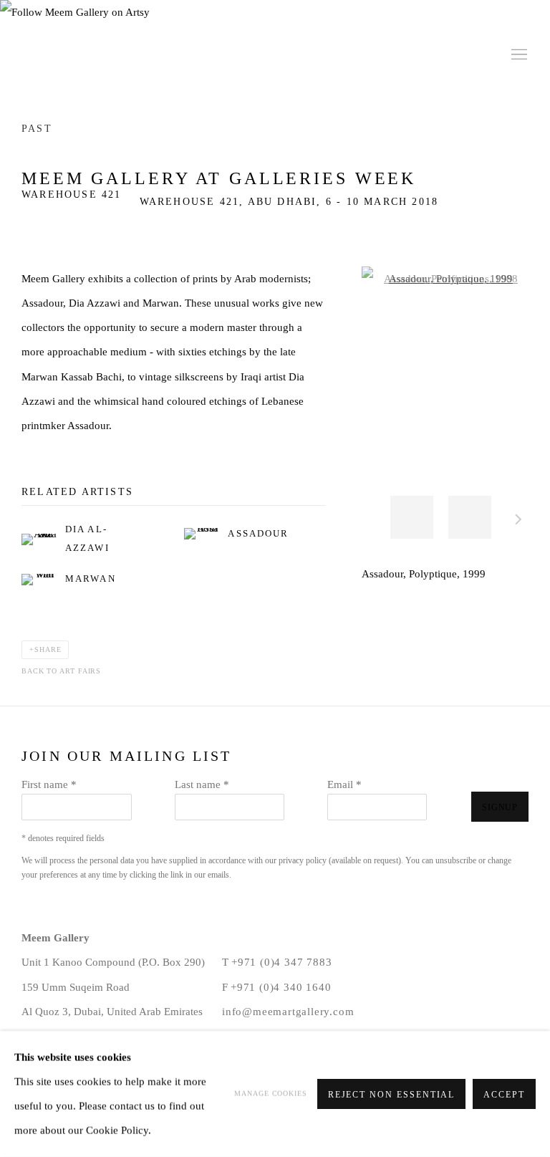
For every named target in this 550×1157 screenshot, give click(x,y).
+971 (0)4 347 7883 (281, 962)
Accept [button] (504, 1095)
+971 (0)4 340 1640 (281, 987)
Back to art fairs (61, 671)
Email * (344, 784)
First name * (49, 784)
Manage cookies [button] (270, 1094)
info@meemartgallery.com (288, 1011)
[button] (411, 517)
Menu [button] (518, 55)
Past (36, 128)
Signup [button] (500, 807)
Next (518, 522)
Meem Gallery (121, 55)
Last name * (202, 784)
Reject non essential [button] (391, 1095)
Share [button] (48, 649)
